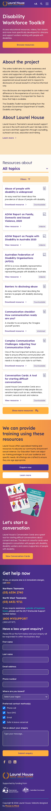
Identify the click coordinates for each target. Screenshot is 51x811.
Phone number (10, 679)
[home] (14, 4)
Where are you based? (14, 691)
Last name (8, 654)
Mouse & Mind (12, 806)
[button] (47, 4)
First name (8, 642)
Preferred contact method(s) (17, 703)
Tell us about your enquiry (15, 728)
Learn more (25, 475)
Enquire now (25, 467)
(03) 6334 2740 (13, 592)
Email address (9, 666)
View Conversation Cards (18, 556)
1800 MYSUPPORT (15, 618)
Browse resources (25, 45)
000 (8, 583)
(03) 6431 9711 (12, 602)
